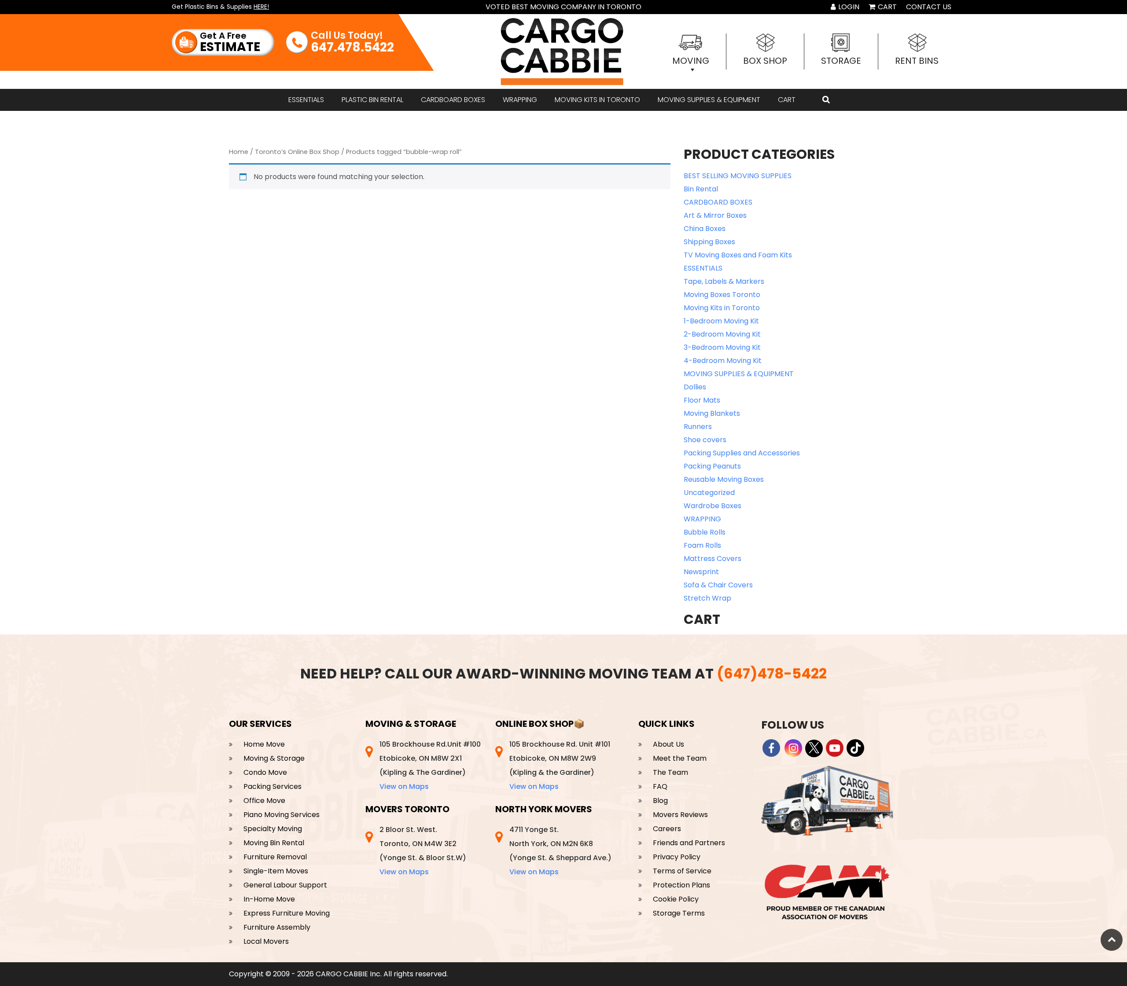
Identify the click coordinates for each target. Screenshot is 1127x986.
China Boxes (705, 229)
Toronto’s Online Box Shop (297, 151)
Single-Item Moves (275, 871)
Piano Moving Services (281, 815)
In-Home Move (269, 899)
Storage (841, 61)
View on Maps (404, 786)
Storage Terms (679, 913)
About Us (668, 744)
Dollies (695, 387)
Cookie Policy (676, 899)
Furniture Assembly (276, 927)
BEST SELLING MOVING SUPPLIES (738, 176)
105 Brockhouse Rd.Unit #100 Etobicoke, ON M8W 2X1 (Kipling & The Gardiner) (430, 765)
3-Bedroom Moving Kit (722, 347)
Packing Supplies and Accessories (742, 453)
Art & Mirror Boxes (715, 215)
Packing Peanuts (712, 466)
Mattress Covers (712, 558)
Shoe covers (705, 440)
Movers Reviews (680, 815)
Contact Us (928, 7)
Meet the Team (680, 758)
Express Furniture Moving (286, 913)
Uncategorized (709, 493)
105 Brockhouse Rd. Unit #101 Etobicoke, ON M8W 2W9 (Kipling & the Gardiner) (559, 765)
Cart (886, 7)
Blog (660, 800)
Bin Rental (701, 189)
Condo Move (265, 772)
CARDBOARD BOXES (453, 100)
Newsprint (701, 572)
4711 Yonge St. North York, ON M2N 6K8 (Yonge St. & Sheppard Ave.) (560, 851)
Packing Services (272, 786)
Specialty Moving (272, 829)
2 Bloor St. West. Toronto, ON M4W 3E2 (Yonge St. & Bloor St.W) (422, 851)
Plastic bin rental (372, 100)
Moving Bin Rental (273, 843)
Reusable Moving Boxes (724, 479)
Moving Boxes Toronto (722, 295)
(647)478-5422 (772, 673)
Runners (698, 427)
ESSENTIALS (306, 100)
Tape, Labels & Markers (724, 281)
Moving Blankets (712, 413)
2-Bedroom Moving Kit (722, 334)
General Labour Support (285, 885)
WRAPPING (520, 100)
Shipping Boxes (709, 242)
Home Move (264, 744)
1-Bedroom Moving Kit (721, 321)
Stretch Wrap (707, 598)
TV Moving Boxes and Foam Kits (738, 255)
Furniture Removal (275, 857)
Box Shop (765, 61)
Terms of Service (682, 871)
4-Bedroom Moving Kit (723, 361)
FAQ (660, 786)
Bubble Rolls (705, 532)
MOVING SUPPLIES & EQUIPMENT (709, 100)
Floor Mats (702, 400)
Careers (667, 829)
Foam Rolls (702, 545)
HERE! (261, 6)
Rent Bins (917, 61)
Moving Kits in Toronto (597, 100)
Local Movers (266, 941)
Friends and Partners (689, 843)
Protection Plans (681, 885)
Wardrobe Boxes (712, 506)
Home (238, 151)
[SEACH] (826, 100)
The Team (670, 772)
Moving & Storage (274, 758)
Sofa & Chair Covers (718, 585)
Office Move (264, 800)
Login (847, 7)
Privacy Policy (676, 857)
